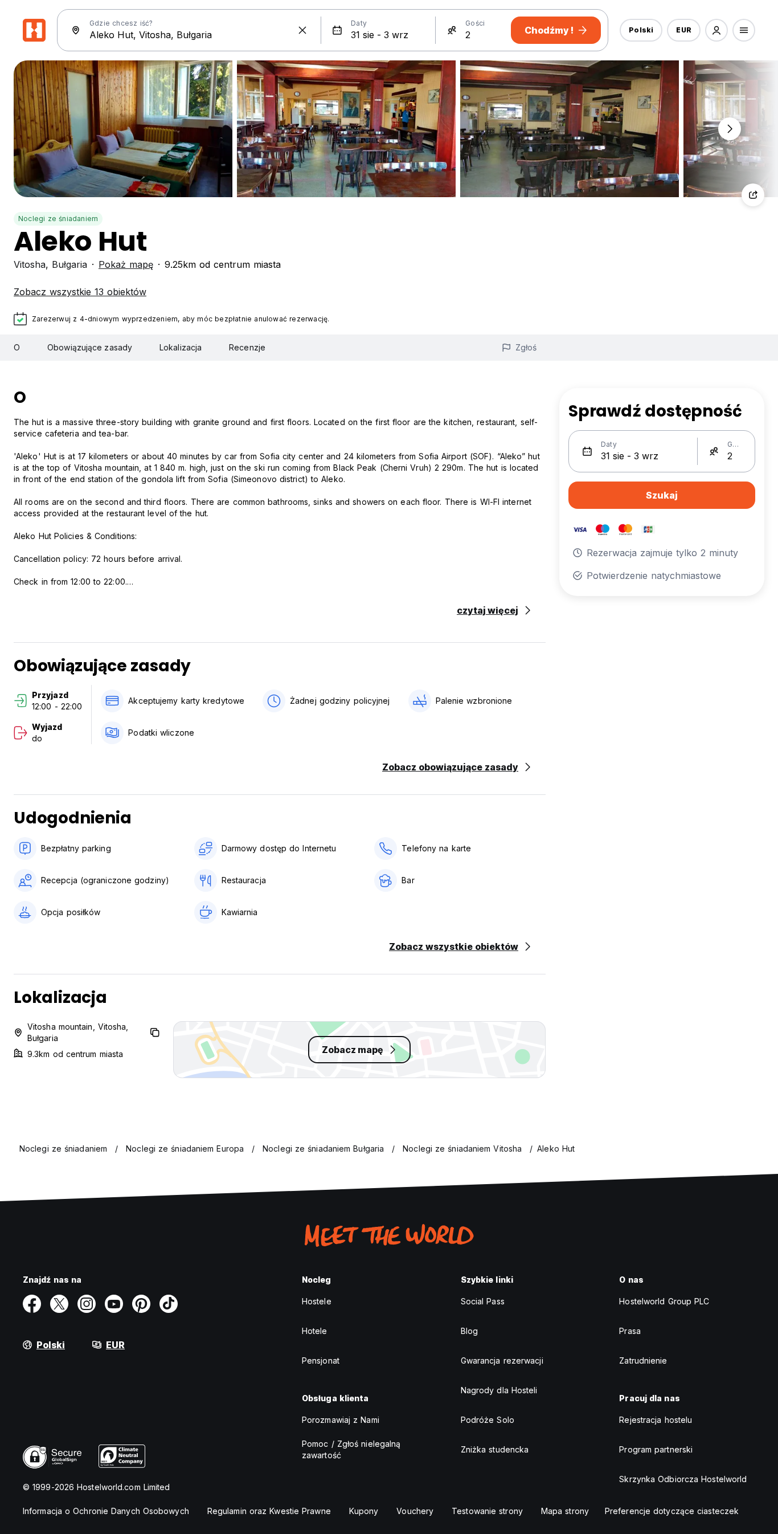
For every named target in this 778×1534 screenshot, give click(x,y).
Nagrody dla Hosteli (499, 1390)
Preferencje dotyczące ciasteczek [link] (672, 1511)
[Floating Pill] (729, 128)
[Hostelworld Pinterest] (141, 1304)
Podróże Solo (487, 1420)
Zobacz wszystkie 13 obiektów (80, 291)
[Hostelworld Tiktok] (168, 1304)
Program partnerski (656, 1449)
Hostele (316, 1301)
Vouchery (414, 1511)
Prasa (630, 1331)
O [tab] (17, 347)
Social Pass (483, 1301)
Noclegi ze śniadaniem (58, 218)
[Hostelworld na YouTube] (114, 1304)
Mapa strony (565, 1511)
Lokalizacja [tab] (180, 347)
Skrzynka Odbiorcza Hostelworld (683, 1479)
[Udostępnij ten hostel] (753, 194)
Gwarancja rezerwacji (502, 1360)
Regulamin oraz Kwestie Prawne (269, 1511)
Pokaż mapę (126, 264)
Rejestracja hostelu (655, 1420)
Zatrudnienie (643, 1360)
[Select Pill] (716, 30)
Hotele (314, 1331)
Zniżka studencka (495, 1449)
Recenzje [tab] (247, 347)
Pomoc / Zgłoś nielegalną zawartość (351, 1449)
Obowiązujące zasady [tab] (89, 347)
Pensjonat (320, 1360)
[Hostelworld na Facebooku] (32, 1304)
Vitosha (30, 264)
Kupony (364, 1511)
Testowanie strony (487, 1511)
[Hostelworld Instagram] (86, 1304)
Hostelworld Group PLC (664, 1301)
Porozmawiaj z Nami (340, 1420)
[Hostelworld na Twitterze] (59, 1304)
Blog (469, 1331)
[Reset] (302, 30)
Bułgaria (69, 264)
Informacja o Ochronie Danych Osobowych (106, 1511)
